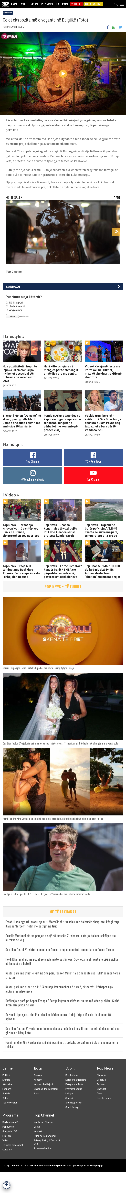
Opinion (38, 1075)
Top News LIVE (93, 4)
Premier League (73, 1089)
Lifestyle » (14, 336)
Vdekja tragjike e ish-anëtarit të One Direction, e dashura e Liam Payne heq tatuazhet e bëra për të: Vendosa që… (103, 425)
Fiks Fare (6, 1136)
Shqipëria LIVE (9, 1131)
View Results (24, 316)
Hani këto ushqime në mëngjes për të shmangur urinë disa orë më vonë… (61, 372)
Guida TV (7, 1149)
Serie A (69, 1098)
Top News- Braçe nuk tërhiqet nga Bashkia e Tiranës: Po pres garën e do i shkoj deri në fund (21, 571)
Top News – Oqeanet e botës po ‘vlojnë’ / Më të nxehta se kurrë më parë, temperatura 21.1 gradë (101, 530)
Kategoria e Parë (74, 1084)
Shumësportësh (73, 1102)
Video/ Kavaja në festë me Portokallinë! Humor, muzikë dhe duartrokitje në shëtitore (103, 374)
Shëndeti (101, 1089)
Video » (12, 495)
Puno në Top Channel (45, 1136)
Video (24, 4)
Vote (12, 316)
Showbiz (101, 1075)
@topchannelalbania (32, 479)
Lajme (14, 4)
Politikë (6, 1075)
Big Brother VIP (10, 1122)
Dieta (99, 1093)
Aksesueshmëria (43, 1148)
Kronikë (6, 1080)
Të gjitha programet (12, 1145)
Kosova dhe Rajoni (43, 1084)
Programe (62, 4)
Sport (34, 4)
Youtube (76, 4)
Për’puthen (8, 1126)
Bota (38, 1068)
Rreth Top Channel (43, 1122)
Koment (38, 1080)
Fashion (101, 1084)
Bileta (37, 1126)
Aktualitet (7, 1084)
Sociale (6, 1093)
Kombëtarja (71, 1075)
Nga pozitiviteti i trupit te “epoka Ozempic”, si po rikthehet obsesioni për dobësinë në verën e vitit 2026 (20, 376)
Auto (36, 1093)
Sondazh (13, 286)
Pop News (47, 4)
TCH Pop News (93, 461)
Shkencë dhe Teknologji (46, 1089)
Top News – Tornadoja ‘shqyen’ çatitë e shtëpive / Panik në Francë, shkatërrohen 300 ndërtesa (21, 530)
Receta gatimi (104, 1098)
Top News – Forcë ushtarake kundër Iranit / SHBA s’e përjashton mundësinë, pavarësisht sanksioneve (63, 571)
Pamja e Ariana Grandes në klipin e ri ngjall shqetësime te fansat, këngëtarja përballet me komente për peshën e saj (62, 425)
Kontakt (38, 1131)
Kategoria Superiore (75, 1080)
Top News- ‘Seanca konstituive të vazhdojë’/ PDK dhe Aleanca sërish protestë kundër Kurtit (60, 530)
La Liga (69, 1093)
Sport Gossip (72, 1107)
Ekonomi (6, 1089)
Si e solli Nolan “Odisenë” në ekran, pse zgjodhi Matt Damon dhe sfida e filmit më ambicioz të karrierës (22, 423)
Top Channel (33, 461)
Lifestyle (7, 13)
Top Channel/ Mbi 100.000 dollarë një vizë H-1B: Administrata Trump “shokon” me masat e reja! (102, 571)
